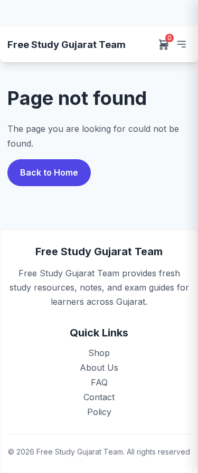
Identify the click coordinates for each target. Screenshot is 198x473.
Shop (99, 352)
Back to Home (49, 172)
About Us (99, 367)
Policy (99, 412)
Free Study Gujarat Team (66, 44)
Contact (99, 397)
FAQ (99, 382)
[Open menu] (181, 44)
